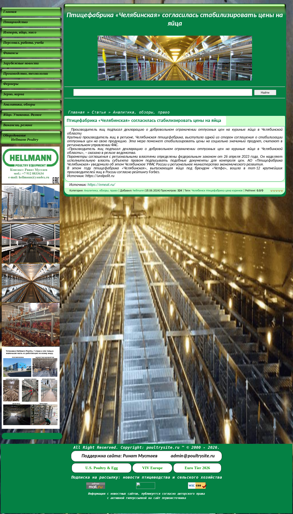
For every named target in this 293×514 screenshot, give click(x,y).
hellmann (138, 190)
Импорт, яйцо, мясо (19, 32)
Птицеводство (15, 22)
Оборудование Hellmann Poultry (20, 137)
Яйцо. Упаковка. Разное (22, 115)
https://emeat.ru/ (101, 185)
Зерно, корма (13, 94)
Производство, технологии (25, 73)
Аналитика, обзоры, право (141, 112)
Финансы (10, 53)
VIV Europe (152, 468)
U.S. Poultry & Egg (101, 468)
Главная (10, 12)
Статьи (99, 112)
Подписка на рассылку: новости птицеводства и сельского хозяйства (146, 477)
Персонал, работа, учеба (23, 43)
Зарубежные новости (21, 63)
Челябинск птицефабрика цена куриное (217, 190)
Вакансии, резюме (17, 125)
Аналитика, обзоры (19, 104)
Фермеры (10, 84)
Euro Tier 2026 (197, 468)
